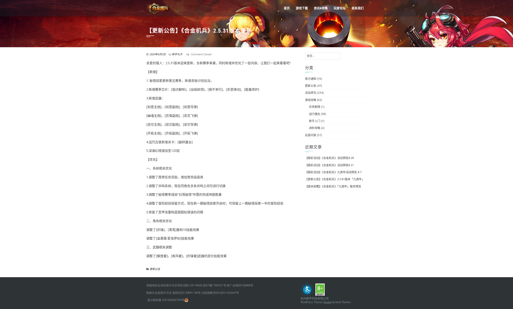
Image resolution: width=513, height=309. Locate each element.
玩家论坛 (340, 8)
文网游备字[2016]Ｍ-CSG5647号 (220, 292)
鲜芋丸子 (177, 54)
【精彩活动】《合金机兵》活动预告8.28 (329, 158)
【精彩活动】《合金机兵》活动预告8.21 (329, 165)
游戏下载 (302, 8)
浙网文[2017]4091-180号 (186, 292)
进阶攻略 (314, 128)
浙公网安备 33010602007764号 (165, 300)
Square (327, 302)
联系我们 (358, 8)
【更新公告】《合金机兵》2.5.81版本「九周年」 (335, 179)
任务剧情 (314, 106)
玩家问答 (310, 135)
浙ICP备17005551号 (214, 285)
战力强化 (314, 114)
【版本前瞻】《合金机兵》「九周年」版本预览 (333, 186)
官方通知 (310, 78)
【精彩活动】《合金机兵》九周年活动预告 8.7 (333, 172)
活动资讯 (310, 92)
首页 (287, 8)
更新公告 (155, 269)
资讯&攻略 (321, 8)
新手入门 (314, 121)
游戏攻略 (310, 100)
